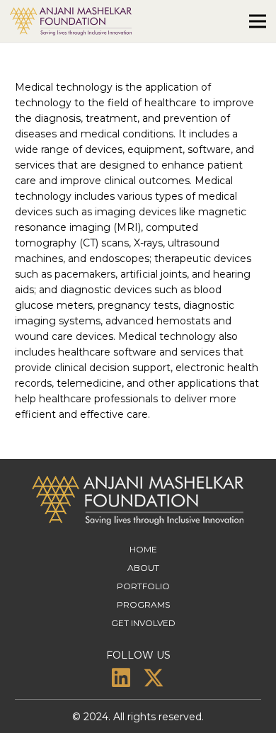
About (143, 567)
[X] (153, 678)
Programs (143, 604)
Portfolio (143, 586)
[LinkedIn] (121, 677)
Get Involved (143, 623)
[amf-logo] (71, 21)
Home (143, 549)
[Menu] (257, 21)
